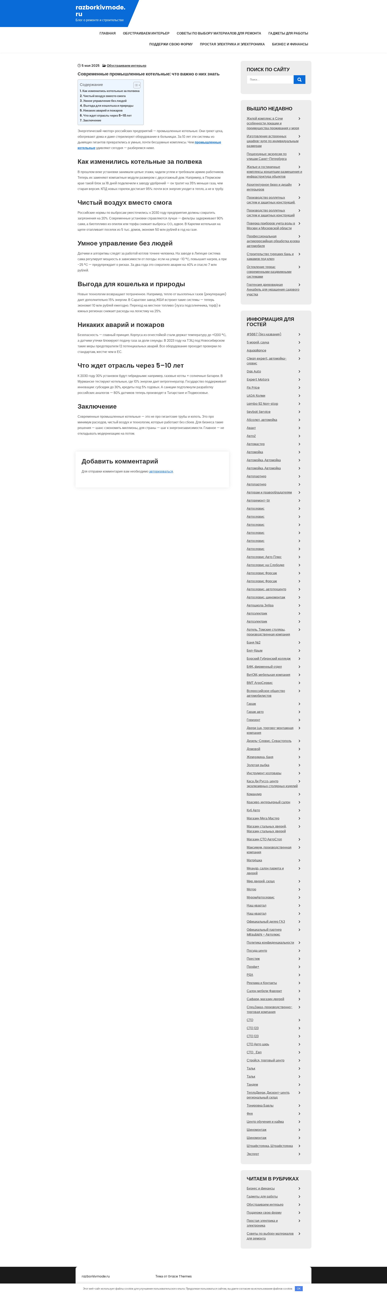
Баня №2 (253, 642)
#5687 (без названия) (264, 334)
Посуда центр (257, 950)
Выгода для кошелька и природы (108, 105)
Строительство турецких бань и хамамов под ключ (270, 256)
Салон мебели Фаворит (264, 991)
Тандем (252, 1084)
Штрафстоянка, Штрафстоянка (270, 1146)
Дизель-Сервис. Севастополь (269, 741)
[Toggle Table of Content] (134, 85)
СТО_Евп (254, 1052)
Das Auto (254, 371)
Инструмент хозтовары (264, 773)
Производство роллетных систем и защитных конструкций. (271, 200)
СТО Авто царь (258, 1044)
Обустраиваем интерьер (146, 33)
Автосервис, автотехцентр (266, 589)
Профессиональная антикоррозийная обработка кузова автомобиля (273, 241)
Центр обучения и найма (265, 1121)
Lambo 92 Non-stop (262, 403)
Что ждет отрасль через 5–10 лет (107, 115)
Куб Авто (253, 810)
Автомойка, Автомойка (264, 460)
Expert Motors (258, 379)
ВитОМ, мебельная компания (268, 674)
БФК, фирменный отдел (264, 666)
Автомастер (256, 444)
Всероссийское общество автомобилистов (266, 693)
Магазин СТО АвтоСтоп (264, 839)
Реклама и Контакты (262, 983)
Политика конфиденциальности (270, 942)
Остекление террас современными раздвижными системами (269, 272)
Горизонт (253, 720)
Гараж (251, 703)
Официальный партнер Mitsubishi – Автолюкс (264, 932)
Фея (250, 1113)
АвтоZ (251, 436)
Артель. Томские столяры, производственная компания (268, 632)
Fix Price (253, 387)
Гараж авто (255, 712)
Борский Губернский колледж (269, 658)
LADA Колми (256, 395)
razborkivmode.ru (100, 10)
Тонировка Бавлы (260, 1105)
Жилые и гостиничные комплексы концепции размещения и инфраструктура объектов (274, 172)
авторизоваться (161, 471)
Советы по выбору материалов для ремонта (219, 33)
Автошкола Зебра (260, 605)
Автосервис (255, 508)
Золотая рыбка (258, 765)
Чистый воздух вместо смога (104, 96)
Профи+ (253, 966)
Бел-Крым (254, 650)
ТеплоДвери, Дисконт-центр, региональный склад (268, 1095)
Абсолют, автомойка (262, 419)
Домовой (253, 749)
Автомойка (255, 452)
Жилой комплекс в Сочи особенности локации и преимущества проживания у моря (273, 123)
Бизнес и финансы (290, 44)
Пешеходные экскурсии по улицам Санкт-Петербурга (267, 156)
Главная (108, 33)
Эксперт (253, 1154)
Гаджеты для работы (288, 33)
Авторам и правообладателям (269, 492)
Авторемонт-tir (258, 500)
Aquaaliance (256, 350)
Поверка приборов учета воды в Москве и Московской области (271, 226)
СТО (250, 1020)
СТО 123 (253, 1028)
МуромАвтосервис (261, 897)
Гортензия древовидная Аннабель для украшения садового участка (273, 289)
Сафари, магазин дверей (265, 999)
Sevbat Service (258, 411)
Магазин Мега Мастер (263, 818)
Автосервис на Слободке (265, 565)
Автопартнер (256, 476)
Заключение (92, 120)
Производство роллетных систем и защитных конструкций (271, 213)
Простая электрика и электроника (232, 44)
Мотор (251, 889)
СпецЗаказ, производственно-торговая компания (269, 1009)
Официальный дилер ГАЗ (266, 921)
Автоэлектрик (257, 613)
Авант (251, 428)
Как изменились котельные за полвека (110, 91)
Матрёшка (254, 860)
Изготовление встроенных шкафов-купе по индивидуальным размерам (273, 141)
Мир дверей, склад (261, 881)
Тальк (251, 1068)
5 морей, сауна (258, 342)
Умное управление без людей (105, 101)
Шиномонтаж (256, 1129)
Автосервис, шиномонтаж (266, 597)
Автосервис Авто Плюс (264, 557)
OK (299, 1288)
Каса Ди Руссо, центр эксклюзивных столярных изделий (272, 783)
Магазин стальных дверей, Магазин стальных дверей (266, 829)
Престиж (253, 958)
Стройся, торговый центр (265, 1060)
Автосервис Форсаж (262, 573)
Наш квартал (256, 905)
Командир (254, 794)
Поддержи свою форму (171, 44)
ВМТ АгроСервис (260, 682)
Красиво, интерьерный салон (268, 802)
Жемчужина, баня (260, 757)
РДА (250, 975)
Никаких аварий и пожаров (103, 110)
